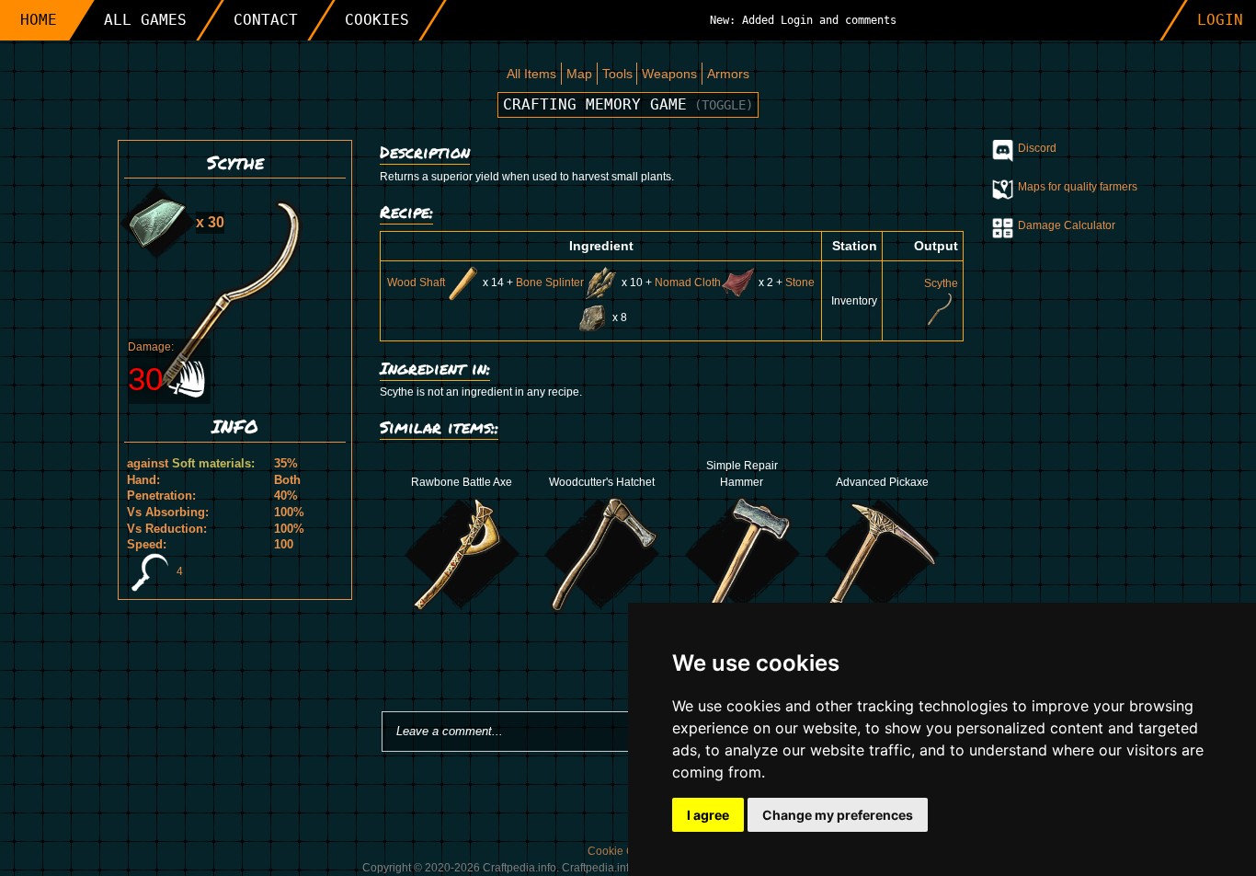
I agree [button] (708, 815)
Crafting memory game (628, 104)
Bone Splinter (550, 282)
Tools (617, 73)
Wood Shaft (416, 282)
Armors (728, 73)
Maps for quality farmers (1077, 186)
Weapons (669, 73)
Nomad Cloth (688, 282)
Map (579, 73)
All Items (531, 73)
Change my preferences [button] (837, 815)
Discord (1037, 148)
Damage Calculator (1066, 225)
